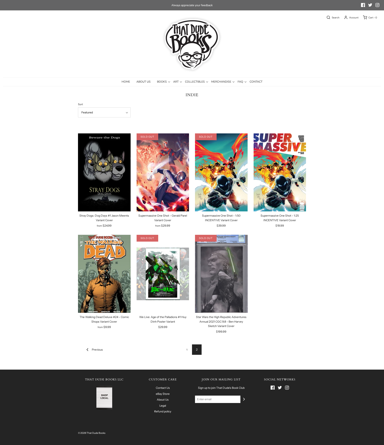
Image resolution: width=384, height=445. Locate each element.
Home (126, 82)
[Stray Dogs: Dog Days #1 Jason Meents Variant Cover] (104, 172)
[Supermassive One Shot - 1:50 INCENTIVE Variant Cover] (221, 172)
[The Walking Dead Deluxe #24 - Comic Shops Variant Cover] (104, 274)
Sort (80, 104)
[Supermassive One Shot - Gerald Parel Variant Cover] (163, 172)
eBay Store (163, 394)
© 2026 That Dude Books (91, 432)
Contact (256, 82)
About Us (143, 82)
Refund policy (162, 411)
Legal (162, 405)
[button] (104, 112)
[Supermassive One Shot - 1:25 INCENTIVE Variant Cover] (280, 172)
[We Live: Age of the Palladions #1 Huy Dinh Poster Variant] (163, 274)
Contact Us (163, 388)
